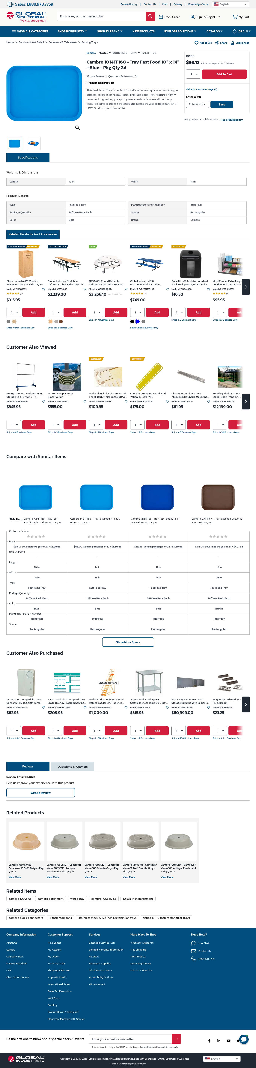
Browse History (129, 4)
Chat (164, 4)
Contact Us (150, 4)
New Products (138, 957)
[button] (230, 4)
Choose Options (108, 683)
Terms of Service (164, 1047)
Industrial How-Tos (141, 970)
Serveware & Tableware (63, 42)
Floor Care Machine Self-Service (66, 1019)
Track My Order (56, 964)
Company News (15, 957)
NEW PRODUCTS (143, 31)
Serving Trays (90, 42)
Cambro (91, 53)
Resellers (94, 957)
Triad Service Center (100, 970)
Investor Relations (16, 964)
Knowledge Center (198, 4)
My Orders (54, 957)
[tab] (27, 157)
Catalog (178, 4)
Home (10, 42)
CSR (8, 970)
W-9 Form (53, 998)
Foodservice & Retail (31, 42)
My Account (54, 950)
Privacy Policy (146, 1047)
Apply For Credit (57, 977)
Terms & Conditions (120, 1063)
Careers (10, 950)
